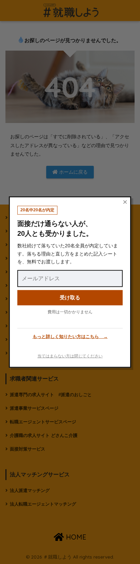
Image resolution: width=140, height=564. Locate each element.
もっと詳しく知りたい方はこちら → (70, 336)
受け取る (70, 297)
